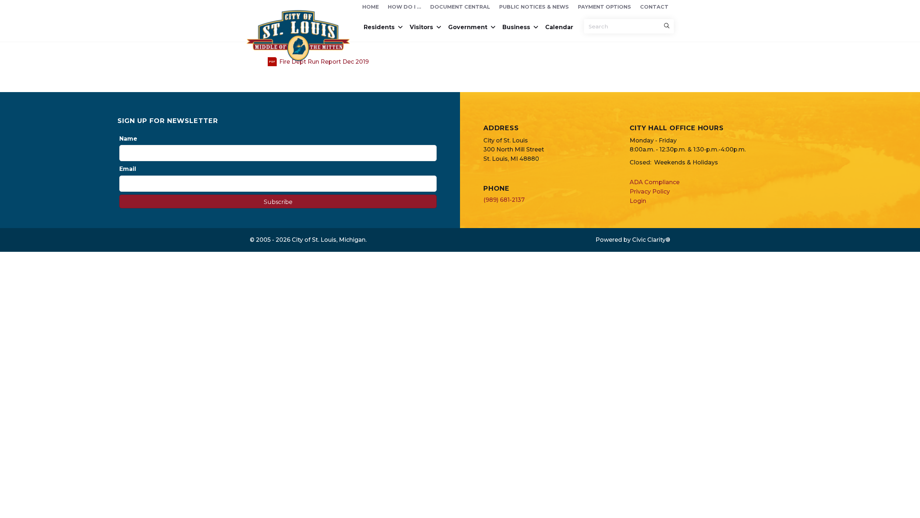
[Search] (666, 26)
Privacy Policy (650, 191)
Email (127, 168)
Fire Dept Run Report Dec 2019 (324, 61)
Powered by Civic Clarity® (632, 239)
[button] (278, 201)
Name (128, 138)
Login (638, 200)
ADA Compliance (655, 182)
